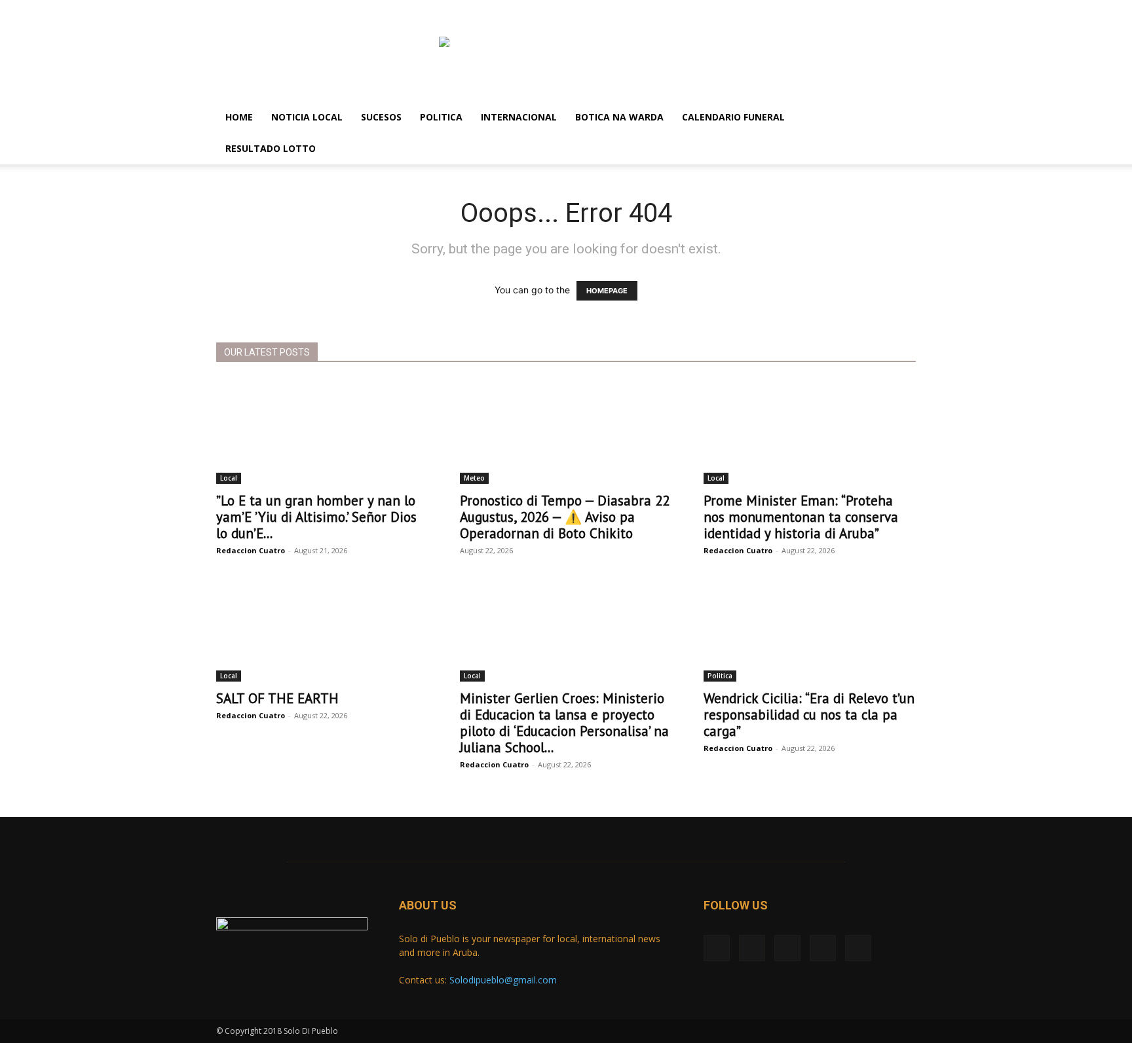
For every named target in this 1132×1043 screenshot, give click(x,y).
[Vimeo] (269, 9)
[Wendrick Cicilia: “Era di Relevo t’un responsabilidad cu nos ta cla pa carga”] (810, 629)
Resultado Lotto (270, 148)
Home (239, 117)
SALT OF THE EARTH (277, 698)
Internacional (519, 117)
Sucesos (381, 117)
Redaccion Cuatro (250, 550)
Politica (441, 117)
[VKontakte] (291, 9)
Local (228, 478)
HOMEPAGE (607, 290)
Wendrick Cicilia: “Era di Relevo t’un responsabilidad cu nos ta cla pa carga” (809, 714)
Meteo (474, 478)
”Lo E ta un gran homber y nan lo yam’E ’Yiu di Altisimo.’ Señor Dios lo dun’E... (316, 517)
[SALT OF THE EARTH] (322, 629)
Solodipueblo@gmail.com (503, 980)
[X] (247, 9)
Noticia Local (307, 117)
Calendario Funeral (733, 117)
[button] (900, 118)
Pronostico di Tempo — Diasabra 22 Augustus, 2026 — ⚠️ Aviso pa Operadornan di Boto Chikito (565, 517)
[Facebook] (226, 9)
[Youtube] (312, 9)
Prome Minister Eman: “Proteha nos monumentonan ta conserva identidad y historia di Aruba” (801, 517)
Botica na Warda (619, 117)
